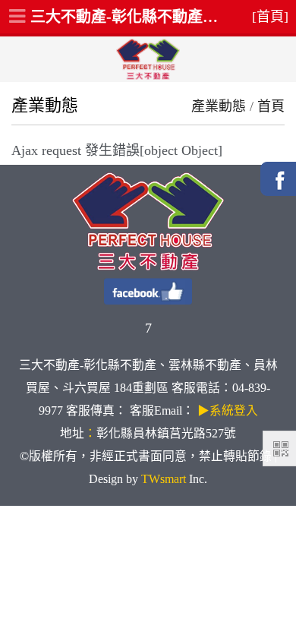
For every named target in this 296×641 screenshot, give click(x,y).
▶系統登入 (227, 410)
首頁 (271, 106)
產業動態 (218, 106)
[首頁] (270, 16)
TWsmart (163, 478)
